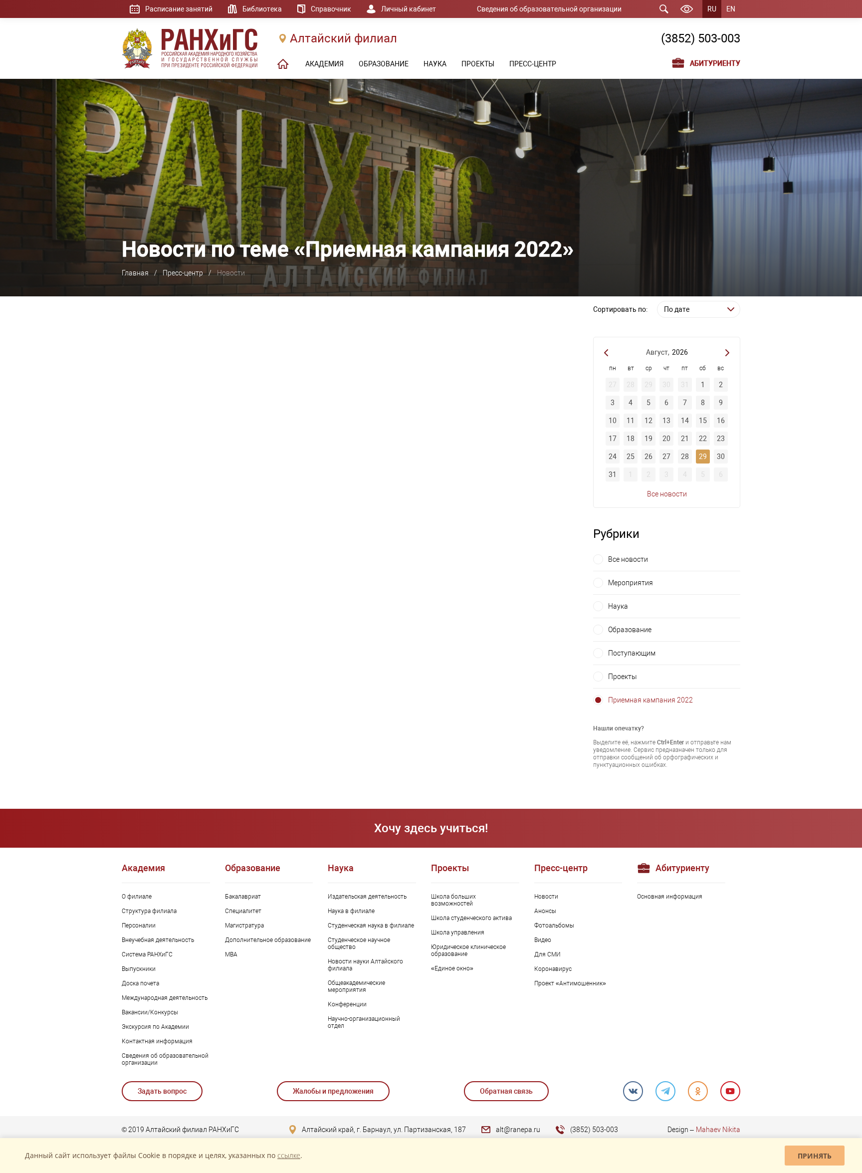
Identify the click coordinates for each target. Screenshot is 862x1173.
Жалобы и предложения (333, 1091)
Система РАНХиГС (147, 954)
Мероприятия (630, 583)
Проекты (622, 677)
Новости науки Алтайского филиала (365, 965)
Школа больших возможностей (453, 900)
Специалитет (243, 911)
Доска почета (140, 983)
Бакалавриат (243, 896)
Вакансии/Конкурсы (150, 1012)
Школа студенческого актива (471, 918)
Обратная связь (506, 1091)
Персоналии (139, 925)
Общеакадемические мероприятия (356, 986)
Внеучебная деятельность (158, 940)
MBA (231, 954)
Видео (542, 940)
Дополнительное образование (268, 940)
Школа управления (457, 932)
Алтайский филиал (343, 38)
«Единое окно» (452, 968)
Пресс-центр (183, 272)
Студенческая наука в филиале (371, 925)
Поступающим (631, 653)
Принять (815, 1156)
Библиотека (262, 9)
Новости (546, 896)
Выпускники (139, 968)
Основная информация (669, 896)
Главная (135, 272)
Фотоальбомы (554, 925)
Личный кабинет (408, 9)
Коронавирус (553, 968)
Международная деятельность (165, 997)
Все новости (667, 493)
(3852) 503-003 (700, 38)
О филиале (137, 896)
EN (730, 9)
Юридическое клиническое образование (468, 950)
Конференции (347, 1004)
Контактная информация (157, 1041)
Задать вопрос (162, 1091)
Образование (629, 630)
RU (711, 9)
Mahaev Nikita (718, 1130)
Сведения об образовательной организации (549, 9)
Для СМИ (547, 954)
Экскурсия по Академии (155, 1026)
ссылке (288, 1155)
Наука (618, 606)
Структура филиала (149, 911)
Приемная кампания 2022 (650, 700)
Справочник (331, 9)
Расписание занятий (179, 9)
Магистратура (244, 925)
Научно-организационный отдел (364, 1022)
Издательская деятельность (367, 896)
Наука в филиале (351, 911)
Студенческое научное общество (359, 943)
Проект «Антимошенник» (570, 983)
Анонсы (545, 911)
